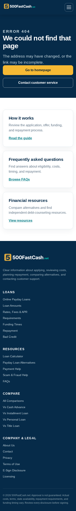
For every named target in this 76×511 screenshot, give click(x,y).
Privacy (7, 457)
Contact (8, 451)
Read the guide (20, 138)
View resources (20, 220)
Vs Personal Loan (14, 419)
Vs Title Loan (11, 425)
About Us (9, 445)
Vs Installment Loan (15, 413)
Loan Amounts (12, 305)
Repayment (10, 330)
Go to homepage (38, 70)
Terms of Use (11, 464)
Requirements (12, 318)
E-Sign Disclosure (14, 470)
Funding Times (12, 324)
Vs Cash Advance (14, 407)
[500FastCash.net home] (28, 7)
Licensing (9, 476)
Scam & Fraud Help (15, 375)
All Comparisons (13, 400)
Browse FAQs (19, 179)
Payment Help (12, 368)
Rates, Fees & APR (15, 312)
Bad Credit (9, 336)
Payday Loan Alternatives (19, 362)
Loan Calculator (13, 356)
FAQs (6, 381)
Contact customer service (38, 82)
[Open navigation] (69, 7)
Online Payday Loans (16, 299)
